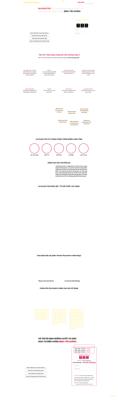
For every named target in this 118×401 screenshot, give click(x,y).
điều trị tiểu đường (75, 237)
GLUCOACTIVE (44, 101)
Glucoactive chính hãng (71, 256)
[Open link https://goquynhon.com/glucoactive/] (40, 118)
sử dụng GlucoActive (63, 224)
